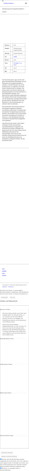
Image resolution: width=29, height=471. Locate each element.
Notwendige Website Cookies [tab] (7, 338)
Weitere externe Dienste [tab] (5, 393)
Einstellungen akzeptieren (7, 452)
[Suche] (22, 3)
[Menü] (26, 3)
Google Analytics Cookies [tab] (6, 364)
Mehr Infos (12, 297)
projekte (4, 271)
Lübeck (15, 56)
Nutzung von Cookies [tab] (5, 309)
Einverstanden (4, 297)
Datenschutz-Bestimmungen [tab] (6, 435)
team (3, 273)
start (3, 269)
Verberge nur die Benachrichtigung (9, 456)
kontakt (4, 275)
